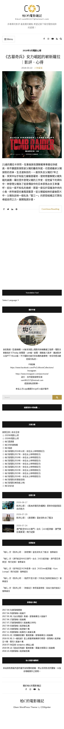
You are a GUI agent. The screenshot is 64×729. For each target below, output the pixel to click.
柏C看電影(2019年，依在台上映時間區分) (23, 460)
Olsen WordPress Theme (25, 707)
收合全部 (15, 432)
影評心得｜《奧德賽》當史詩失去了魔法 (34, 517)
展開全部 (6, 432)
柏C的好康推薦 (11, 445)
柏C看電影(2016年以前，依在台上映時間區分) (25, 451)
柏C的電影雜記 (32, 701)
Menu (9, 39)
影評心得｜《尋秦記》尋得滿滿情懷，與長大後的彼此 (36, 588)
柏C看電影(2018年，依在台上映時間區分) (23, 457)
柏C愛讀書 (9, 441)
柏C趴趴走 (9, 486)
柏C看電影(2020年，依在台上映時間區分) (23, 464)
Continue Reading (50, 209)
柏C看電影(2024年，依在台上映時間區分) (23, 476)
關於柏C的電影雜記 (32, 685)
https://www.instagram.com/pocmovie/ (32, 374)
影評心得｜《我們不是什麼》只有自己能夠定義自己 (35, 578)
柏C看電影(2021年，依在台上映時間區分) (23, 467)
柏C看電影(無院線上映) (15, 483)
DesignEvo (36, 389)
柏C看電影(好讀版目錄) (15, 479)
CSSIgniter (46, 707)
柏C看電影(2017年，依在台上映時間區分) (23, 454)
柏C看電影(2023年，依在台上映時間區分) (23, 473)
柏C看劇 (8, 448)
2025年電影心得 (12, 435)
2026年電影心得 (12, 438)
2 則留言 (39, 68)
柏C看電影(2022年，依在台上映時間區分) (23, 470)
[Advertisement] (32, 250)
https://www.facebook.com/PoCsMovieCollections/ (32, 367)
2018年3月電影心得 (32, 50)
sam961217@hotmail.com (32, 380)
